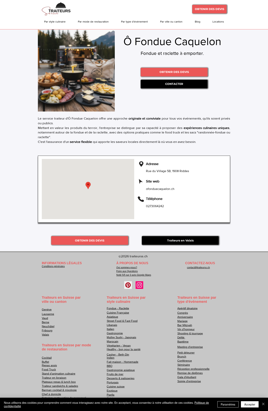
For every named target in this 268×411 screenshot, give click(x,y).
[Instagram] (139, 285)
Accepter (249, 404)
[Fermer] (263, 404)
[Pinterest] (128, 285)
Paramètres (228, 404)
